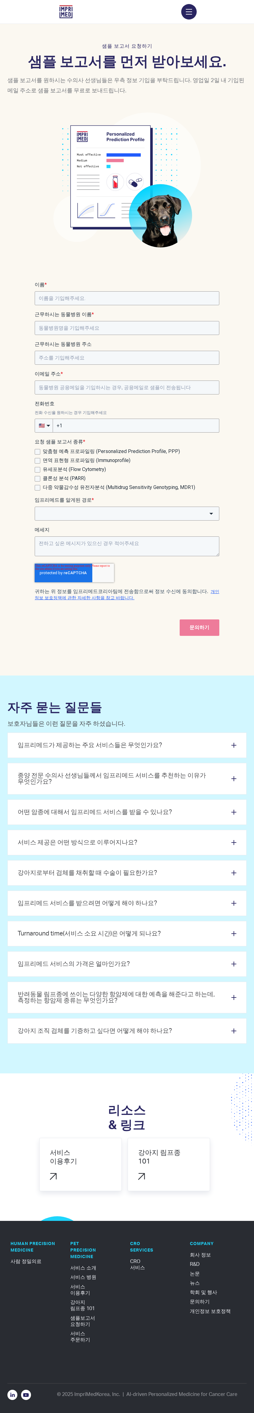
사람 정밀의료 (26, 1261)
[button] (189, 12)
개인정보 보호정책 (210, 1311)
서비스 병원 (83, 1277)
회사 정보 (200, 1254)
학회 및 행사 (203, 1292)
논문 (195, 1273)
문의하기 (200, 1301)
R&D (194, 1264)
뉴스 (195, 1283)
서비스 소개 (83, 1268)
